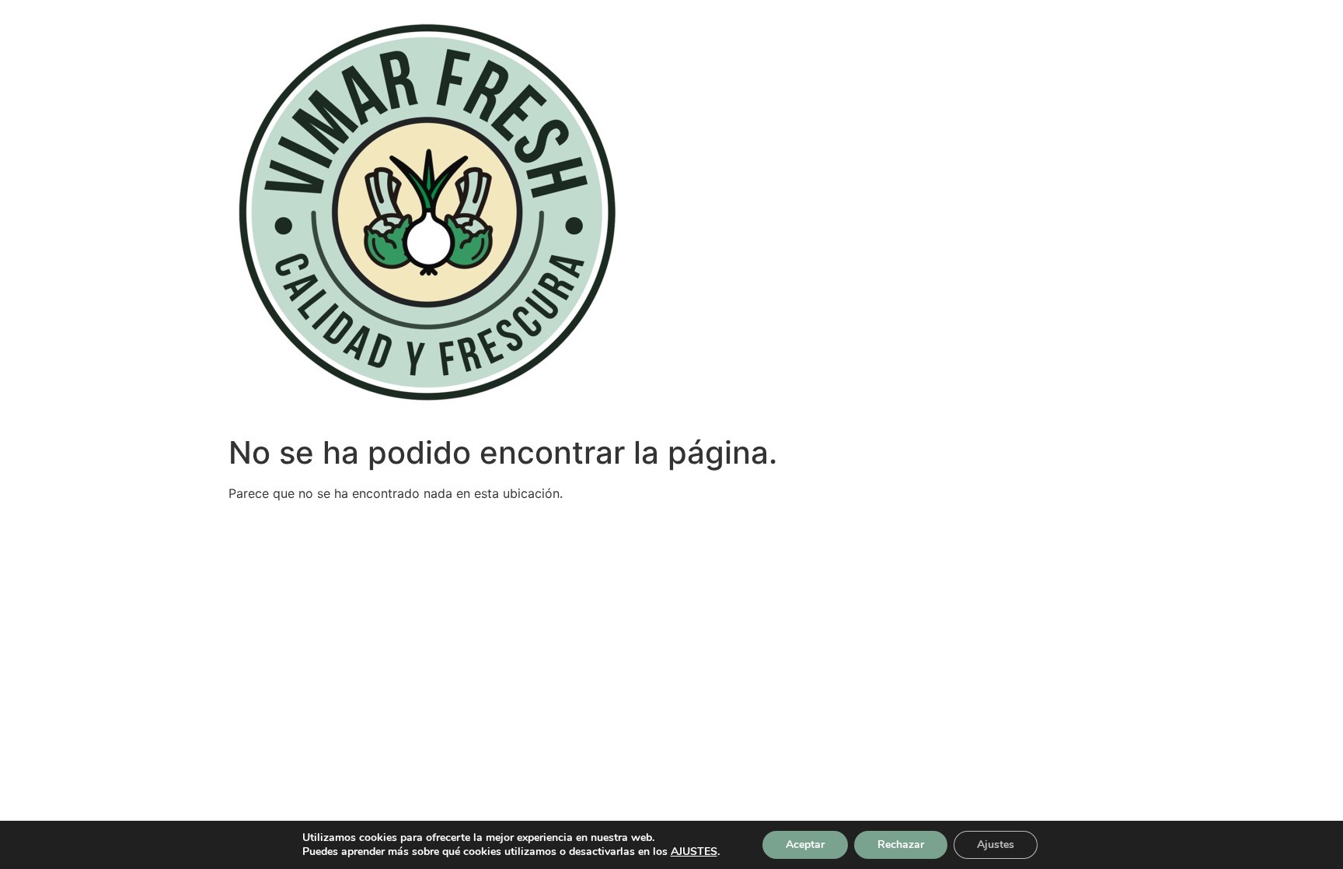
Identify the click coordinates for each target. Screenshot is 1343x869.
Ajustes (995, 844)
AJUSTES (694, 852)
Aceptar (805, 844)
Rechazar (900, 844)
